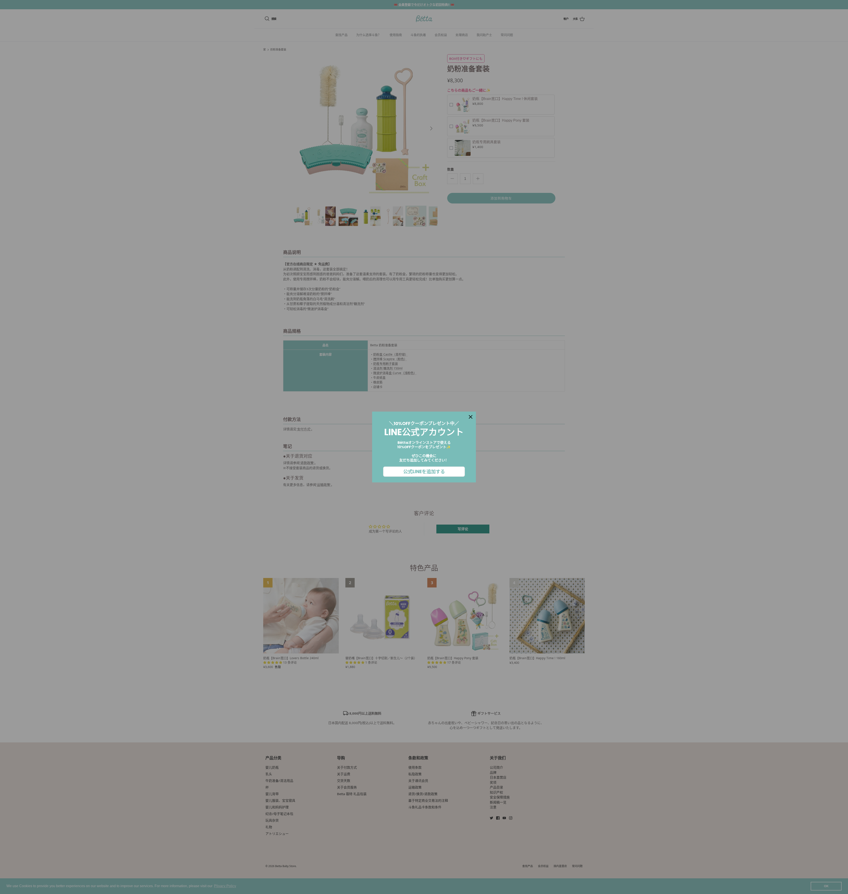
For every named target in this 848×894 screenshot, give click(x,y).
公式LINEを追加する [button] (424, 471)
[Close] (470, 417)
